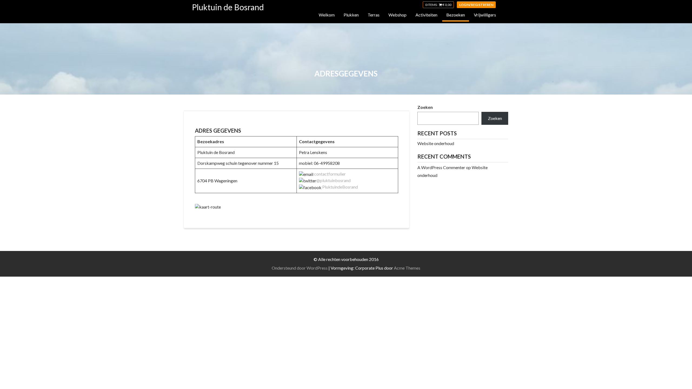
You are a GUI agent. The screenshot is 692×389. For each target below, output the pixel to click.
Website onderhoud (435, 143)
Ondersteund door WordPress (300, 267)
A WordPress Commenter (441, 167)
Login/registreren (476, 5)
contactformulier (330, 173)
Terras (374, 14)
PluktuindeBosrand (340, 186)
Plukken (351, 14)
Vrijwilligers (485, 14)
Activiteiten (426, 14)
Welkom (327, 14)
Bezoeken (455, 14)
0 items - (438, 5)
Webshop (397, 14)
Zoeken (425, 107)
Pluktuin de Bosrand (228, 7)
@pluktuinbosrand (333, 180)
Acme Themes (407, 267)
